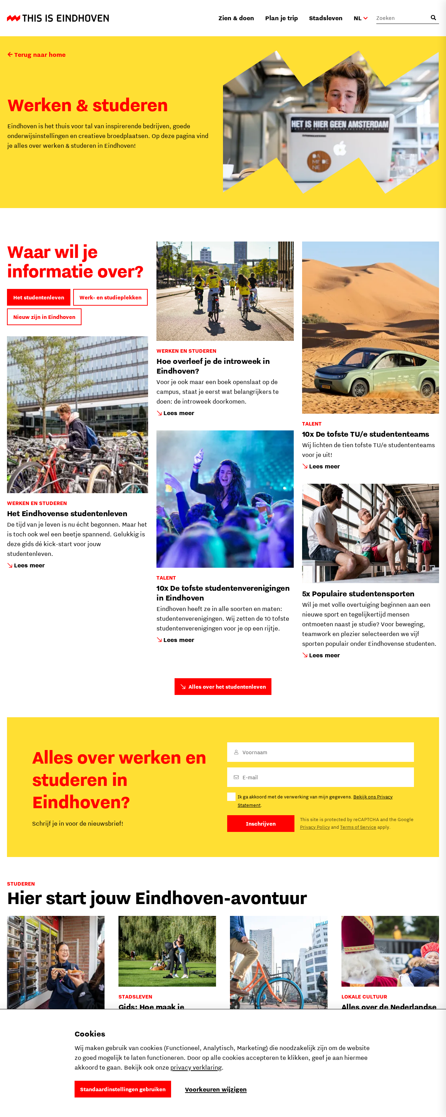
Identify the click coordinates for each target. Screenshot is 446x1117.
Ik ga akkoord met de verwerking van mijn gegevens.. (315, 801)
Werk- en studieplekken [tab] (110, 297)
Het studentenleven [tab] (38, 297)
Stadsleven (326, 18)
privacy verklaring (196, 1067)
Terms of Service (358, 827)
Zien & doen (236, 18)
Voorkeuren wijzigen (216, 1089)
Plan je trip (281, 18)
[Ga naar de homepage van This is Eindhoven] (58, 18)
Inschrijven (261, 823)
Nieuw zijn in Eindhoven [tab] (44, 316)
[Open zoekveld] (433, 17)
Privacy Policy (315, 827)
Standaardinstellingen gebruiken (123, 1089)
